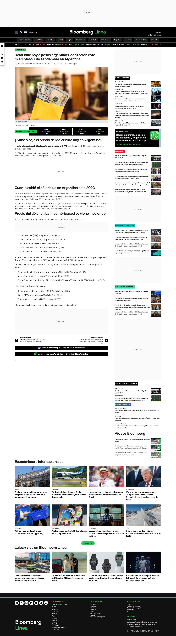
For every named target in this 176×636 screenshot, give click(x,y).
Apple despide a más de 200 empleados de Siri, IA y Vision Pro (69, 532)
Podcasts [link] (128, 40)
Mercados (93, 606)
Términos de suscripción (134, 608)
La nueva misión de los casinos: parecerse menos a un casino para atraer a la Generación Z (30, 578)
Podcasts (92, 615)
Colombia (55, 611)
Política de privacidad (133, 606)
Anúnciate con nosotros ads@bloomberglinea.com (142, 623)
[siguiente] (106, 340)
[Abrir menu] (16, 32)
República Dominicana (58, 627)
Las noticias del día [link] (24, 40)
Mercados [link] (50, 40)
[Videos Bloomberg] (138, 433)
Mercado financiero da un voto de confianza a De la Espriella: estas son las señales (106, 533)
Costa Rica (55, 624)
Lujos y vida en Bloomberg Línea (41, 547)
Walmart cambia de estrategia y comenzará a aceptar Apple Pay (29, 532)
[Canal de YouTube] (26, 603)
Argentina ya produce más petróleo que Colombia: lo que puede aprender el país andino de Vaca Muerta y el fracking (132, 116)
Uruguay (54, 622)
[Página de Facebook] (17, 603)
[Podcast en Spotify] (46, 603)
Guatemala (55, 629)
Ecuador (54, 618)
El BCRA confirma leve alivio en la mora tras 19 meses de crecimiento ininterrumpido (33, 340)
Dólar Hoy (93, 608)
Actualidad (93, 609)
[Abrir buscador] (21, 32)
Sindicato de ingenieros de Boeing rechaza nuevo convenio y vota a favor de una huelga (69, 494)
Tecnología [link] (93, 40)
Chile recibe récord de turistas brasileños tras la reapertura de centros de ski (143, 533)
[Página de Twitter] (22, 603)
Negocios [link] (117, 40)
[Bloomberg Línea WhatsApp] (138, 138)
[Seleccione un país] (36, 32)
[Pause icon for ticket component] (16, 44)
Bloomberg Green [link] (141, 40)
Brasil (54, 606)
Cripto (92, 611)
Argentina (20, 50)
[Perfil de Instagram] (31, 603)
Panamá (54, 620)
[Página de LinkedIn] (36, 603)
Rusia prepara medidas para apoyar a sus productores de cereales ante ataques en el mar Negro (31, 494)
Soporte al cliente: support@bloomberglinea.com (141, 624)
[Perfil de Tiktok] (41, 603)
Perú (53, 617)
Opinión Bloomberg (122, 404)
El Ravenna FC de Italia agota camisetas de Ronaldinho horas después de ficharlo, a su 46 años (143, 578)
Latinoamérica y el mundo (59, 604)
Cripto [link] (69, 40)
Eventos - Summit (132, 619)
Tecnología (130, 609)
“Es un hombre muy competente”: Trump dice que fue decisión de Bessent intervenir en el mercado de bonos (142, 496)
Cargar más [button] (88, 543)
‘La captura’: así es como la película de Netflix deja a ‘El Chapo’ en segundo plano (68, 578)
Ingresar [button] (158, 32)
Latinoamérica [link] (80, 40)
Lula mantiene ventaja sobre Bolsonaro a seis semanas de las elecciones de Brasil (106, 494)
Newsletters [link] (38, 40)
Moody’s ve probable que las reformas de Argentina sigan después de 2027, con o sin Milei (90, 341)
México (54, 608)
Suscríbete (130, 604)
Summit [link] (60, 40)
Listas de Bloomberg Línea (98, 617)
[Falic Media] (149, 35)
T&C (128, 611)
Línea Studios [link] (105, 40)
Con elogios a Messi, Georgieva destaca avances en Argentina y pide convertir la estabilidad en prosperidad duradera (132, 307)
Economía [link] (154, 40)
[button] (2, 46)
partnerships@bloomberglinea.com (137, 621)
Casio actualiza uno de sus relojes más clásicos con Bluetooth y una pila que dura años (106, 578)
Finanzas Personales (96, 613)
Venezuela (55, 613)
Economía (93, 604)
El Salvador (55, 626)
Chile (53, 615)
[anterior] (16, 340)
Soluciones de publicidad (134, 626)
